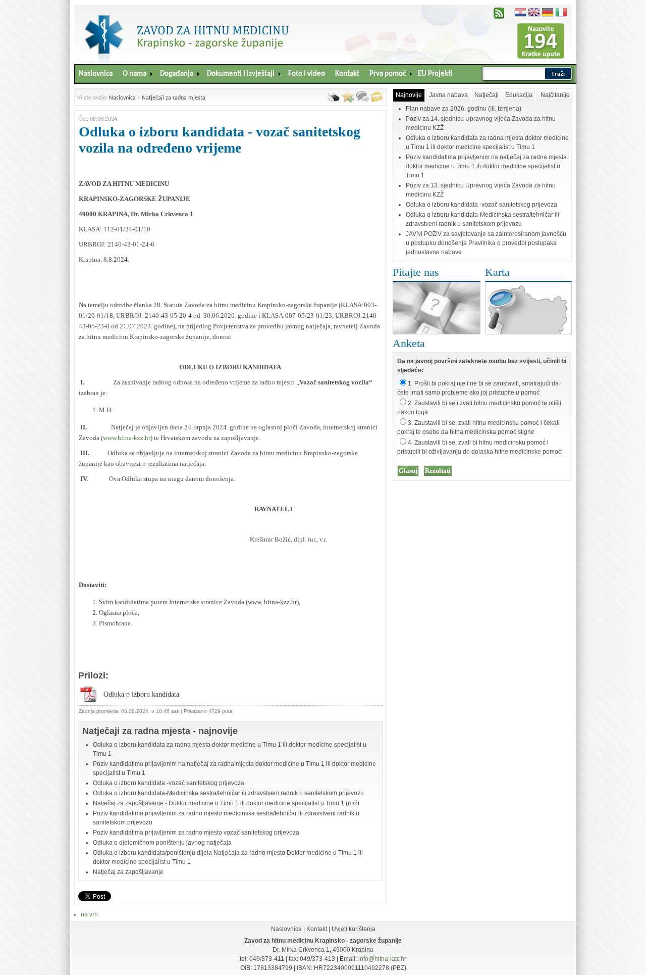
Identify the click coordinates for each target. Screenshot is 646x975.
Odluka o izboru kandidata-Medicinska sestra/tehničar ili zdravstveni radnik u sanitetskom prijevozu (228, 793)
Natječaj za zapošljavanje (128, 871)
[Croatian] (520, 11)
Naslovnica (122, 98)
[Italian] (561, 11)
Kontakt (316, 929)
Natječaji (486, 95)
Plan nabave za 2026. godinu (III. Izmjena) (463, 108)
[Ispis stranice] (333, 100)
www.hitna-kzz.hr (126, 438)
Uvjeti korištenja (353, 929)
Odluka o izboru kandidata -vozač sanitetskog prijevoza (168, 783)
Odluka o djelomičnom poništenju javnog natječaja (162, 842)
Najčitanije (555, 95)
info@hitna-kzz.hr (382, 958)
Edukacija (518, 95)
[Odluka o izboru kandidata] (88, 700)
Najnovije (409, 95)
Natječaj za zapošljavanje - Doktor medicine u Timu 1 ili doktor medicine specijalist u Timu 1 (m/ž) (226, 803)
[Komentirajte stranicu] (362, 100)
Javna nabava (448, 95)
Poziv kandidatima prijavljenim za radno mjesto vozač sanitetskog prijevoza (196, 832)
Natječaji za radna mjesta (173, 98)
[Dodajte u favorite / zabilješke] (348, 100)
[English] (534, 11)
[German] (548, 11)
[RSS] (499, 16)
